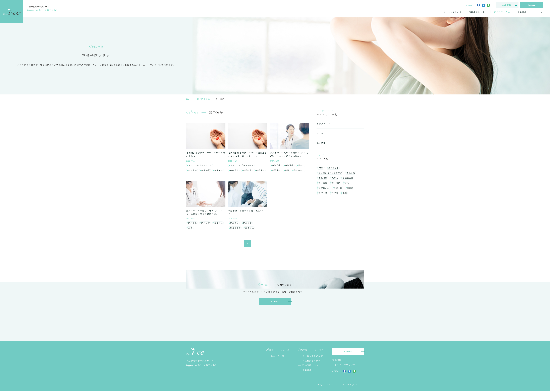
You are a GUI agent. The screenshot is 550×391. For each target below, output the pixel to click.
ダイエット (333, 168)
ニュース (538, 12)
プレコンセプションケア (200, 165)
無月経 (350, 188)
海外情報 (321, 142)
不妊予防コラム (502, 12)
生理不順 (323, 193)
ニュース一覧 (277, 356)
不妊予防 (192, 170)
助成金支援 (235, 228)
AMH (321, 168)
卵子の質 (205, 170)
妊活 (287, 170)
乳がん (301, 165)
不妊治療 (289, 165)
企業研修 (522, 12)
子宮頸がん (299, 170)
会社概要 (336, 360)
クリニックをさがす (451, 12)
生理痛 (335, 193)
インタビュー (323, 123)
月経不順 (338, 188)
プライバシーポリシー (343, 365)
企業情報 (506, 5)
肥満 (345, 193)
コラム (320, 133)
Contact (531, 5)
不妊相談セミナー (478, 12)
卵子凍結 (218, 170)
